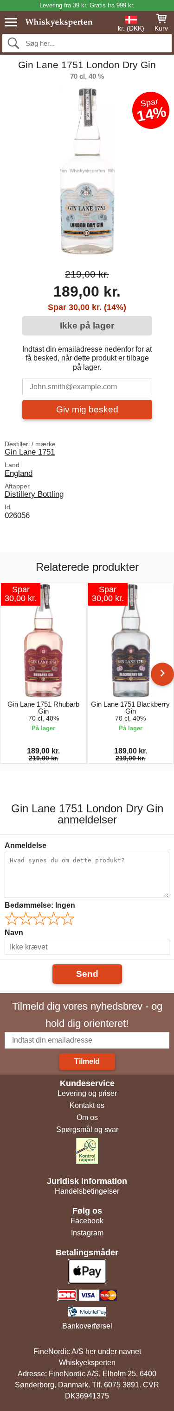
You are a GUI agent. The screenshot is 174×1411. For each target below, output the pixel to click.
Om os (87, 1117)
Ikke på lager (87, 325)
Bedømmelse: (40, 905)
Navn (14, 932)
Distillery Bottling (34, 494)
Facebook (87, 1221)
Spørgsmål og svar (87, 1129)
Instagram (87, 1233)
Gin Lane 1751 (30, 451)
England (18, 473)
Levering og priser (87, 1093)
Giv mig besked (87, 409)
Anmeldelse (25, 845)
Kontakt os (87, 1105)
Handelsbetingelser (87, 1191)
